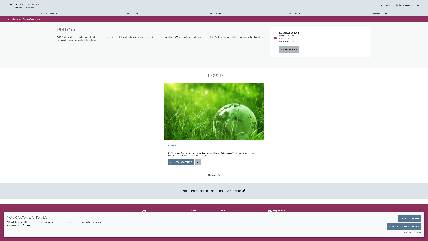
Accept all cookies (409, 218)
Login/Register (289, 50)
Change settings (412, 232)
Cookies (26, 225)
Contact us (234, 191)
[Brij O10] (214, 111)
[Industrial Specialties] (25, 5)
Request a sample (183, 162)
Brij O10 (172, 145)
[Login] (198, 162)
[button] (49, 13)
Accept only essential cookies (403, 226)
